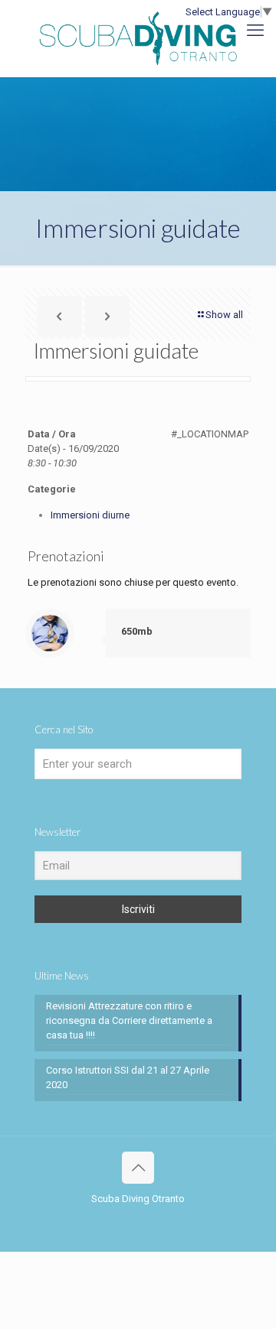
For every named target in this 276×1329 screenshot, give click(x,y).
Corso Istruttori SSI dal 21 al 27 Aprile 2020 (127, 1077)
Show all (224, 314)
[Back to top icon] (138, 1168)
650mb (137, 631)
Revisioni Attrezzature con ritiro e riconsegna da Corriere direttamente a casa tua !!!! (129, 1020)
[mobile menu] (255, 31)
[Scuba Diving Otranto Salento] (138, 38)
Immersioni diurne (90, 515)
